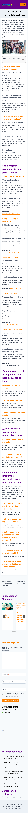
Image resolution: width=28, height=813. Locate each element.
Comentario (6, 650)
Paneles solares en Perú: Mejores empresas (7, 582)
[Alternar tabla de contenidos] (22, 60)
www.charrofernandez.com (10, 252)
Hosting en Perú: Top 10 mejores (21, 581)
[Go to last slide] (4, 616)
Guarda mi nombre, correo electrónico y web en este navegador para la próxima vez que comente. (14, 695)
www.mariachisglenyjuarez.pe (11, 214)
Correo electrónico (9, 682)
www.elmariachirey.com (17, 288)
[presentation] (7, 606)
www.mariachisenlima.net (10, 324)
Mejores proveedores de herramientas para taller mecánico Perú (14, 765)
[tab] (12, 631)
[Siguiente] (24, 616)
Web (4, 689)
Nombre (6, 675)
